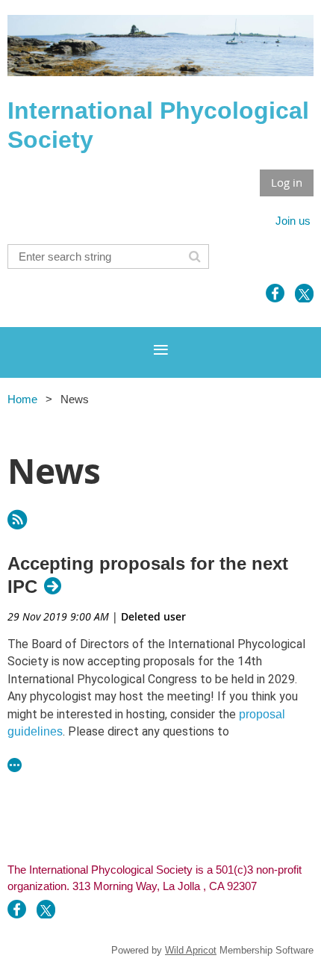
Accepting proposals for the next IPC (147, 575)
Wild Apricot (190, 950)
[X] (304, 293)
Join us (293, 220)
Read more (14, 765)
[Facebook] (275, 293)
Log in (286, 182)
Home (22, 399)
